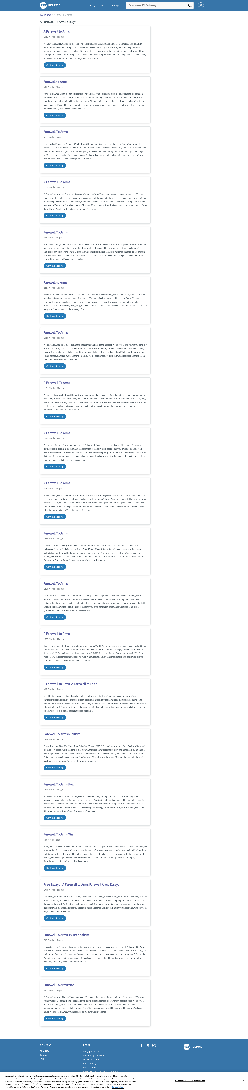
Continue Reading (54, 65)
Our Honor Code (91, 1059)
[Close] (243, 1080)
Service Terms (89, 1067)
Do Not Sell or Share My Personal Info (190, 1080)
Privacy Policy (89, 1063)
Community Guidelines (94, 1055)
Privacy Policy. (117, 1087)
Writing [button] (114, 5)
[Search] (190, 6)
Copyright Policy (90, 1051)
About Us (44, 1050)
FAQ (42, 1058)
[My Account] (202, 5)
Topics (103, 5)
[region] (124, 1081)
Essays (93, 5)
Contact (43, 1054)
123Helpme (45, 14)
